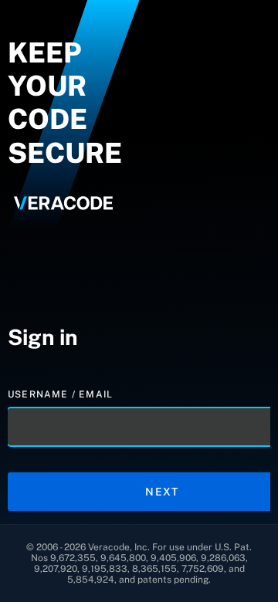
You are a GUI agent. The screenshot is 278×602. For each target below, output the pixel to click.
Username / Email (62, 394)
